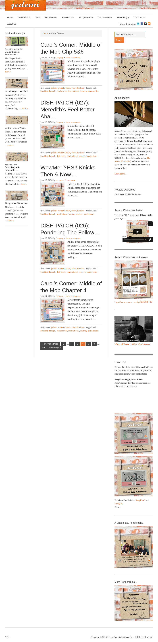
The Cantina (138, 17)
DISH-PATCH (24, 17)
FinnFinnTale (68, 17)
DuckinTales (51, 17)
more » (8, 72)
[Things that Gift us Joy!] (16, 196)
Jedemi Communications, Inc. (120, 637)
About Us (10, 24)
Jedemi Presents (58, 88)
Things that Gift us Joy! (16, 203)
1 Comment (70, 180)
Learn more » (120, 174)
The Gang (59, 57)
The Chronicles (103, 17)
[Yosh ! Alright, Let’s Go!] (16, 83)
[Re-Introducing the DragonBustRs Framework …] (16, 41)
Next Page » (55, 347)
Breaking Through (47, 91)
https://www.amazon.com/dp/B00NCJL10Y (133, 302)
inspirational (73, 91)
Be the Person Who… (15, 128)
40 (43, 347)
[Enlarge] (149, 320)
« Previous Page (50, 344)
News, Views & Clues (75, 88)
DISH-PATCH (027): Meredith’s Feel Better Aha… (67, 109)
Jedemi (25, 5)
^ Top (7, 637)
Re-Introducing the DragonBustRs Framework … (14, 52)
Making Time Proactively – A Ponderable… (12, 167)
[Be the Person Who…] (16, 120)
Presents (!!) (121, 17)
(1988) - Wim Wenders (132, 344)
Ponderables (93, 91)
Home (10, 17)
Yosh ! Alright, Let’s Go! (16, 91)
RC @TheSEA (86, 17)
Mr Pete (59, 180)
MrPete (79, 214)
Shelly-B (118, 504)
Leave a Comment (73, 57)
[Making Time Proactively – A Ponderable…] (16, 157)
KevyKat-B (140, 500)
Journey (83, 91)
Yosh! (38, 17)
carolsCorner (62, 91)
